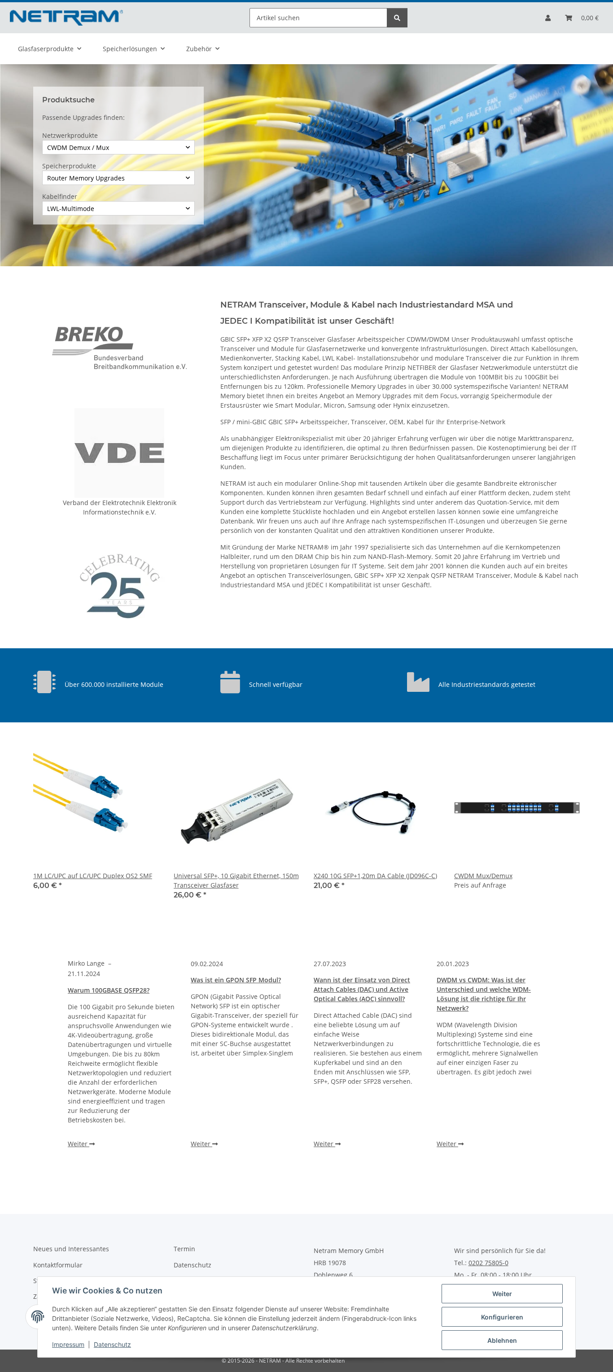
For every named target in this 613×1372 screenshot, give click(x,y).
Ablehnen (502, 1340)
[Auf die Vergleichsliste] (144, 760)
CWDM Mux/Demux (483, 875)
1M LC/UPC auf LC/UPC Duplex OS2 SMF (92, 875)
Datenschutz (112, 1344)
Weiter (502, 1293)
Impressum (68, 1344)
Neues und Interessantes (71, 1248)
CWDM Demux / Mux (78, 147)
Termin (184, 1248)
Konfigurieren (502, 1317)
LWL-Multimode (70, 208)
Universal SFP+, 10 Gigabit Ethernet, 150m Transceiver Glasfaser (236, 880)
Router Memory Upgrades (86, 178)
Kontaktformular (58, 1265)
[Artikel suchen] (397, 17)
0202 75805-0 (488, 1263)
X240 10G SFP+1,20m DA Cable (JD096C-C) (375, 875)
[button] (548, 17)
